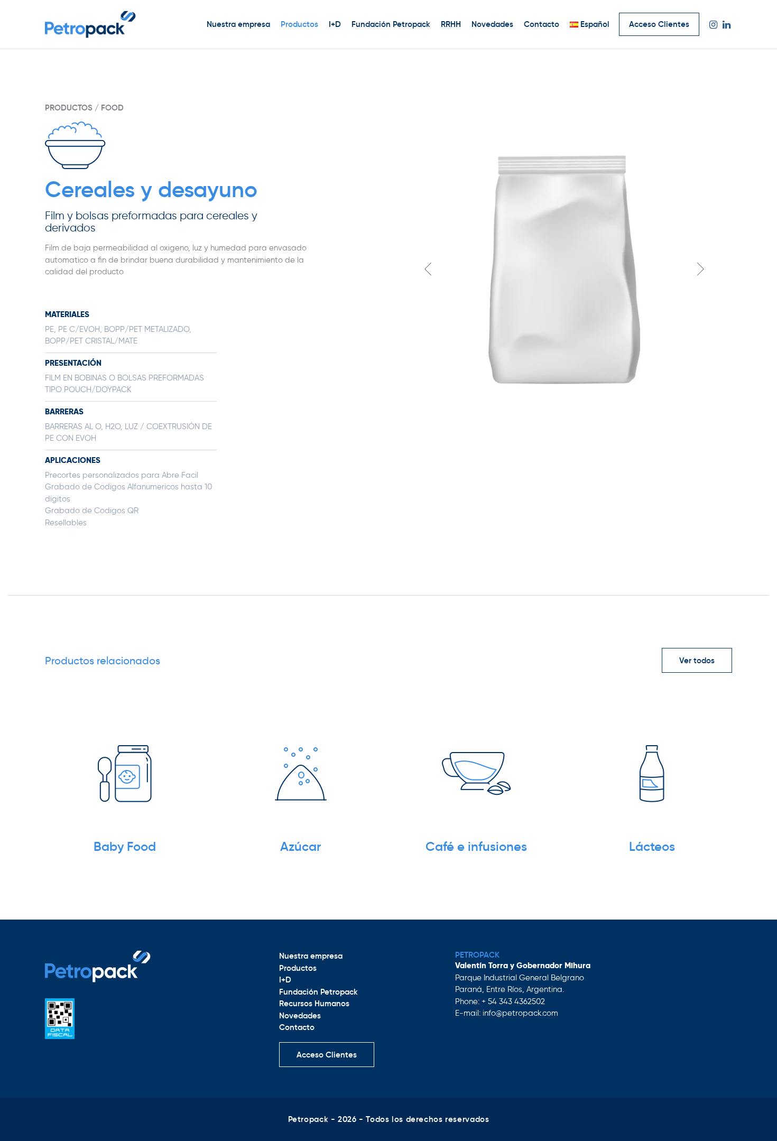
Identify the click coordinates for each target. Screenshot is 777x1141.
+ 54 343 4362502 (513, 1001)
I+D (335, 24)
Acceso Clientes (659, 24)
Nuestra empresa (238, 24)
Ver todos (697, 660)
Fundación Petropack (391, 24)
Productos (299, 24)
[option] (564, 270)
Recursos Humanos (314, 1003)
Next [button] (700, 269)
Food (112, 108)
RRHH (451, 24)
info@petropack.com (520, 1013)
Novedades (492, 24)
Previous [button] (428, 269)
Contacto (541, 24)
